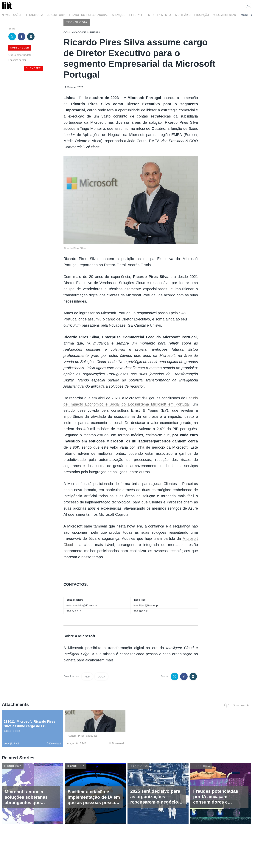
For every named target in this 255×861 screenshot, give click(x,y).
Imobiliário (183, 15)
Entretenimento (159, 15)
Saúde (17, 15)
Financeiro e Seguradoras (88, 15)
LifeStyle (136, 15)
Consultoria (56, 15)
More (245, 14)
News (6, 15)
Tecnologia (34, 15)
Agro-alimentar (224, 15)
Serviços (118, 15)
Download (55, 743)
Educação (201, 15)
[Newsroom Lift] (7, 9)
